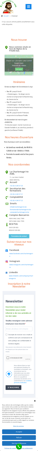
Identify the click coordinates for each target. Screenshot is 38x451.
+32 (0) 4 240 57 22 (16, 200)
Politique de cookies (10, 448)
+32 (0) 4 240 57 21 (16, 194)
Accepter (19, 432)
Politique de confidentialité (25, 448)
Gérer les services (18, 426)
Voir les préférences (19, 443)
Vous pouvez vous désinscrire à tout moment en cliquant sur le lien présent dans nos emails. (18, 349)
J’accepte (19, 69)
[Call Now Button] (19, 446)
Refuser (19, 437)
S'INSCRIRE (13, 387)
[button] (35, 401)
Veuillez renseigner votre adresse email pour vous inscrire (19, 322)
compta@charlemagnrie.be (19, 212)
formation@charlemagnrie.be (20, 210)
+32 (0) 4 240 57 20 (16, 186)
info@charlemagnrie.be (18, 207)
